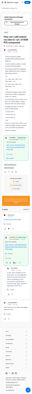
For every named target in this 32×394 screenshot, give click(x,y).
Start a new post (18, 201)
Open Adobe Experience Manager (17, 23)
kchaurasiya (14, 268)
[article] (16, 222)
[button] (9, 46)
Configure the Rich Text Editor (12, 219)
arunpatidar (12, 137)
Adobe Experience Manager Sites (10, 8)
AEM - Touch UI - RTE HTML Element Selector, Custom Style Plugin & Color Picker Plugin (16, 147)
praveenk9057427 (12, 50)
